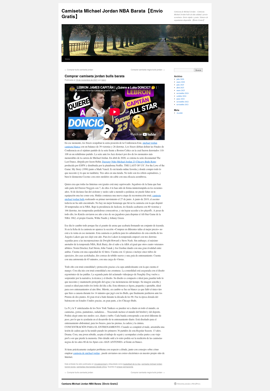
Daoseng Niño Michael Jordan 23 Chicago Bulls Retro (129, 161)
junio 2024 (181, 98)
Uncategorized (100, 364)
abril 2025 (180, 87)
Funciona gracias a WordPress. (189, 383)
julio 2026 (180, 79)
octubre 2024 (181, 96)
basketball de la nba (131, 364)
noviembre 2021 (183, 104)
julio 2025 (180, 84)
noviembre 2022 (183, 101)
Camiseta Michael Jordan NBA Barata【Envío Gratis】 (112, 13)
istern (103, 80)
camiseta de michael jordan (86, 353)
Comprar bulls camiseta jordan (79, 69)
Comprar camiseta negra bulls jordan (148, 69)
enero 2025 (181, 90)
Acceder (180, 113)
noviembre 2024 (183, 93)
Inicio (67, 58)
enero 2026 (181, 82)
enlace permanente (125, 366)
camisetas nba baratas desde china (92, 366)
